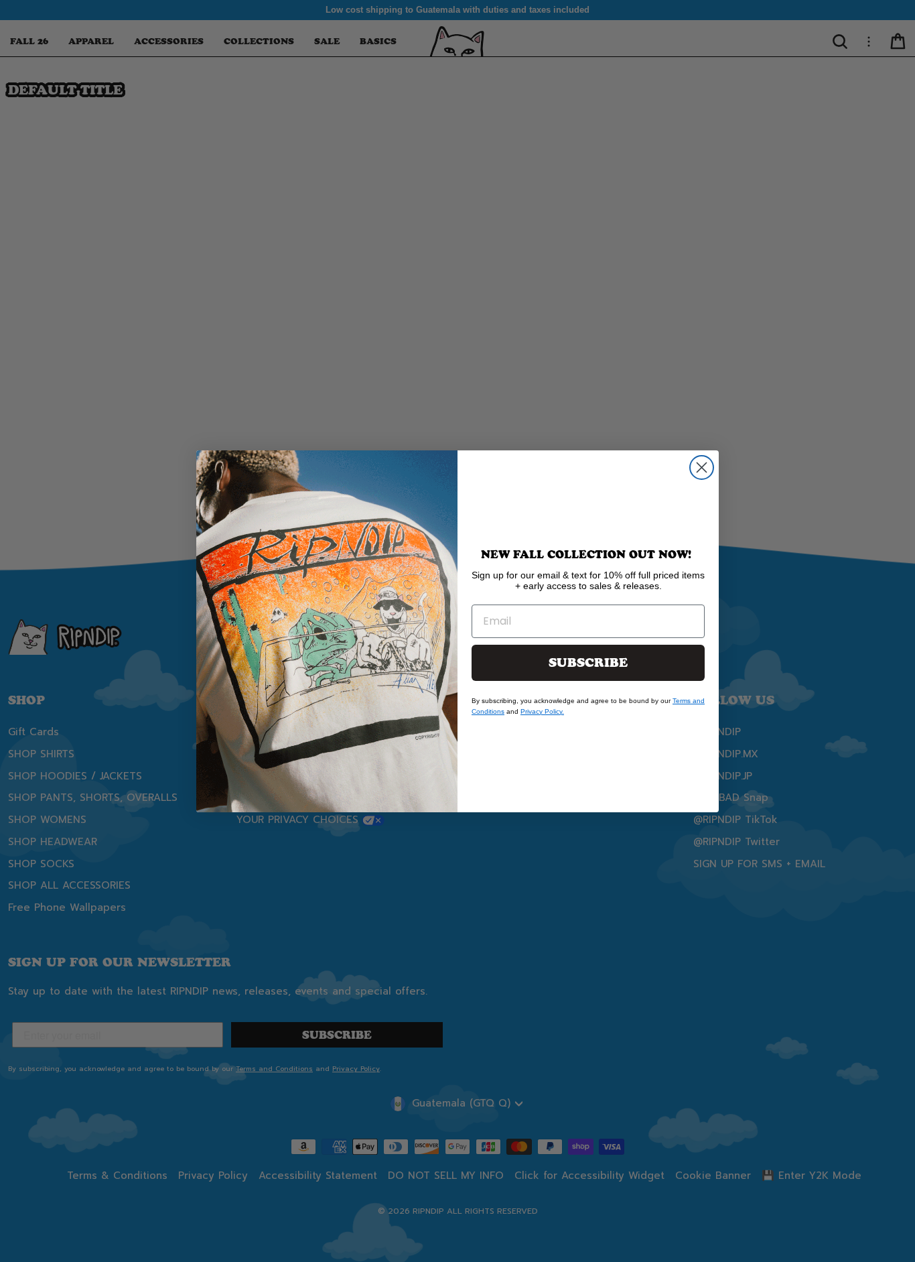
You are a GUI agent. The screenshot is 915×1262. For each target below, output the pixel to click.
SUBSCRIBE (588, 662)
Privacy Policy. (542, 711)
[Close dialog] (701, 467)
